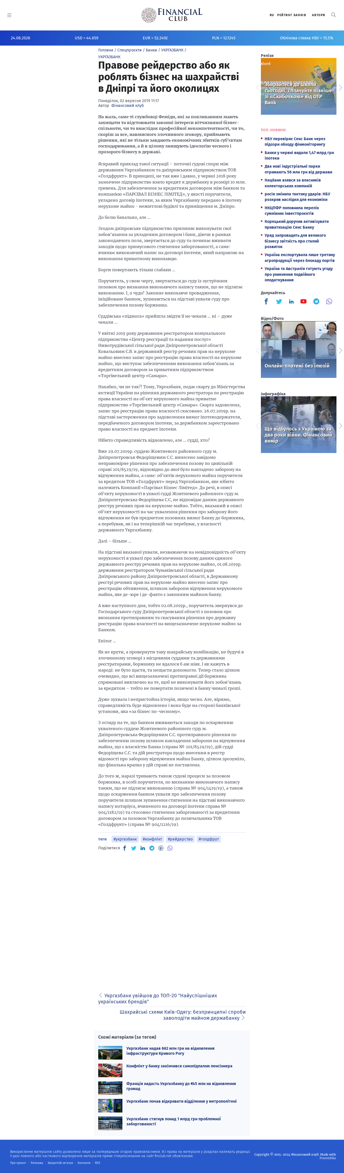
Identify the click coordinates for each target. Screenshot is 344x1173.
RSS (97, 1163)
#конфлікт (152, 839)
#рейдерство (180, 839)
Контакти (84, 1163)
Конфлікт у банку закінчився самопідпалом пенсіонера (179, 1066)
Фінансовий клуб (127, 105)
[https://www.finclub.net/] (172, 15)
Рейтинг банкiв (291, 15)
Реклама (37, 1163)
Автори (318, 15)
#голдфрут (209, 839)
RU (272, 15)
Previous (257, 86)
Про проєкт (18, 1163)
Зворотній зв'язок (60, 1163)
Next (340, 86)
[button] (333, 15)
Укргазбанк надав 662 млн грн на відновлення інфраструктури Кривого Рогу (170, 1051)
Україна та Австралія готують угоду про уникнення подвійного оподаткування (299, 274)
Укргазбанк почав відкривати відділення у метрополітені (181, 1101)
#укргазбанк (125, 839)
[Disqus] (172, 919)
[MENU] (9, 15)
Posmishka (328, 1158)
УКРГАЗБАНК (109, 56)
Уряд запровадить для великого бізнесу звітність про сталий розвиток (295, 241)
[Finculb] (267, 302)
